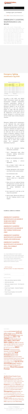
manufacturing (16, 391)
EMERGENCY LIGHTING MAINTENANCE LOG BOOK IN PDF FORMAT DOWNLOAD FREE (13, 229)
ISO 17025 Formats (7, 347)
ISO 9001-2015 (10, 340)
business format (14, 378)
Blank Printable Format (15, 376)
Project (6, 398)
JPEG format (9, 43)
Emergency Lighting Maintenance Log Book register (12, 36)
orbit (12, 27)
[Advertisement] (14, 59)
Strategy (11, 401)
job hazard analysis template (16, 389)
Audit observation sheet (9, 282)
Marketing (5, 353)
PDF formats (19, 43)
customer (20, 379)
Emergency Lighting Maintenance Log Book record (12, 35)
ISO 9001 (11, 338)
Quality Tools (16, 363)
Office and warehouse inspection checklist (13, 280)
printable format (15, 396)
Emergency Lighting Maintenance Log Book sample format (13, 39)
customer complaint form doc (8, 381)
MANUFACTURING (16, 351)
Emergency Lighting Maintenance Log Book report (12, 37)
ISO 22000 (13, 347)
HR (11, 386)
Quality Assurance (17, 358)
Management (8, 391)
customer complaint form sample (18, 381)
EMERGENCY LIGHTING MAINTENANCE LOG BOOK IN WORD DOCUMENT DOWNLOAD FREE (13, 220)
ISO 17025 (11, 344)
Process (22, 396)
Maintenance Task (7, 351)
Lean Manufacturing (12, 349)
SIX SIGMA (10, 365)
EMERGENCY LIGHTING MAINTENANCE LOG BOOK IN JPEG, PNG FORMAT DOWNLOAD (13, 245)
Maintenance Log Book (15, 261)
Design (16, 382)
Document (20, 382)
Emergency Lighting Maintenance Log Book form (15, 32)
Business (7, 378)
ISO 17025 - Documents (18, 344)
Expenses (13, 384)
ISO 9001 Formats (17, 338)
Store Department (16, 365)
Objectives (14, 392)
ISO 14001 (15, 342)
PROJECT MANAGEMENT (17, 356)
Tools (16, 401)
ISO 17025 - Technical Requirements (16, 345)
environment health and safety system (10, 41)
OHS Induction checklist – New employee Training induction (14, 268)
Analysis (6, 376)
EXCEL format (19, 41)
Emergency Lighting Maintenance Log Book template (12, 40)
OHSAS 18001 (14, 43)
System (14, 401)
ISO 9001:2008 (12, 341)
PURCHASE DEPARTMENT (9, 358)
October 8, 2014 (6, 27)
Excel (11, 384)
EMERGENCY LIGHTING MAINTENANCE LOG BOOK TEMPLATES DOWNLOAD (12, 237)
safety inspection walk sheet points (18, 399)
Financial (17, 384)
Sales (7, 365)
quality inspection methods (16, 398)
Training (20, 401)
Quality (10, 398)
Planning (8, 396)
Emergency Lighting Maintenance (15, 258)
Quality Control (9, 359)
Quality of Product (10, 361)
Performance (12, 394)
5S (4, 331)
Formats (5, 43)
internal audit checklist (17, 386)
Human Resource (8, 337)
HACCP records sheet (8, 267)
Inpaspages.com (17, 406)
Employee (7, 384)
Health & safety (19, 335)
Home (8, 15)
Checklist (15, 379)
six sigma (8, 401)
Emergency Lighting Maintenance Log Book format (12, 33)
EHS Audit (6, 331)
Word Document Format (13, 368)
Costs (18, 379)
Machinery (18, 349)
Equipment (14, 333)
